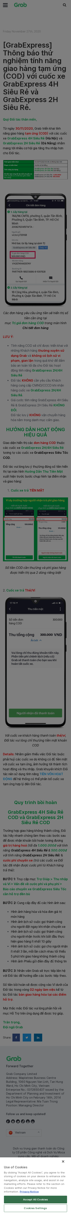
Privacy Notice (29, 1191)
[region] (35, 1185)
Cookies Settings (35, 1208)
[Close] (63, 1161)
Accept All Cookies (35, 1199)
